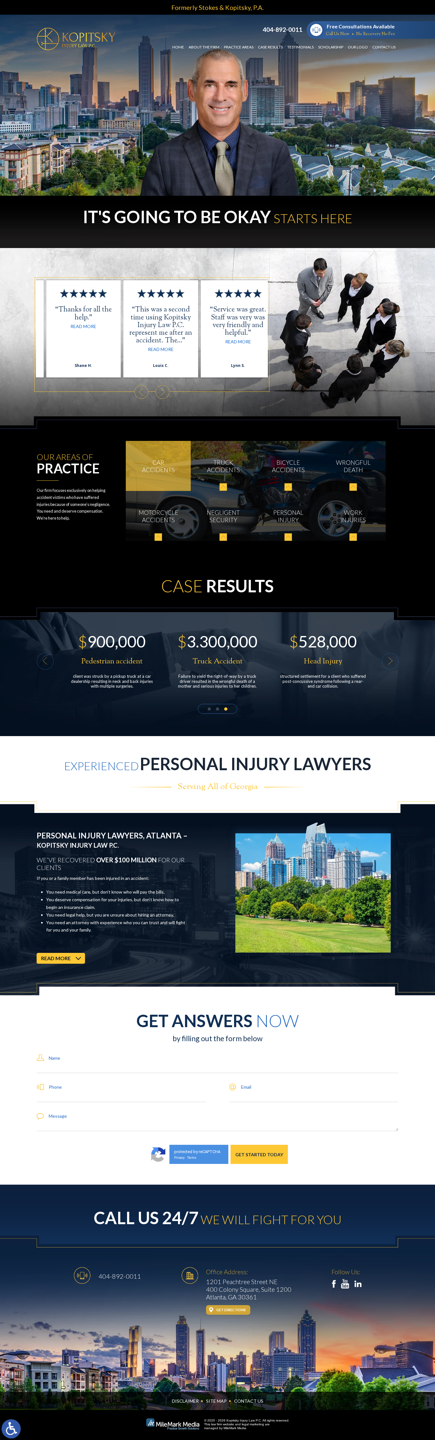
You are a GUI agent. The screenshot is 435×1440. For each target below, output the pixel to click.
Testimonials (300, 47)
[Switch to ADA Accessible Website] (11, 1428)
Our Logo (358, 47)
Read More (75, 349)
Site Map (216, 1401)
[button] (141, 392)
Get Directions (231, 1310)
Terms (191, 1157)
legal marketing (253, 1424)
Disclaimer (185, 1401)
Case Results (270, 47)
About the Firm (204, 47)
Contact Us (384, 47)
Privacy (179, 1157)
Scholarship (330, 47)
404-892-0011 (282, 29)
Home (178, 47)
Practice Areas (238, 47)
